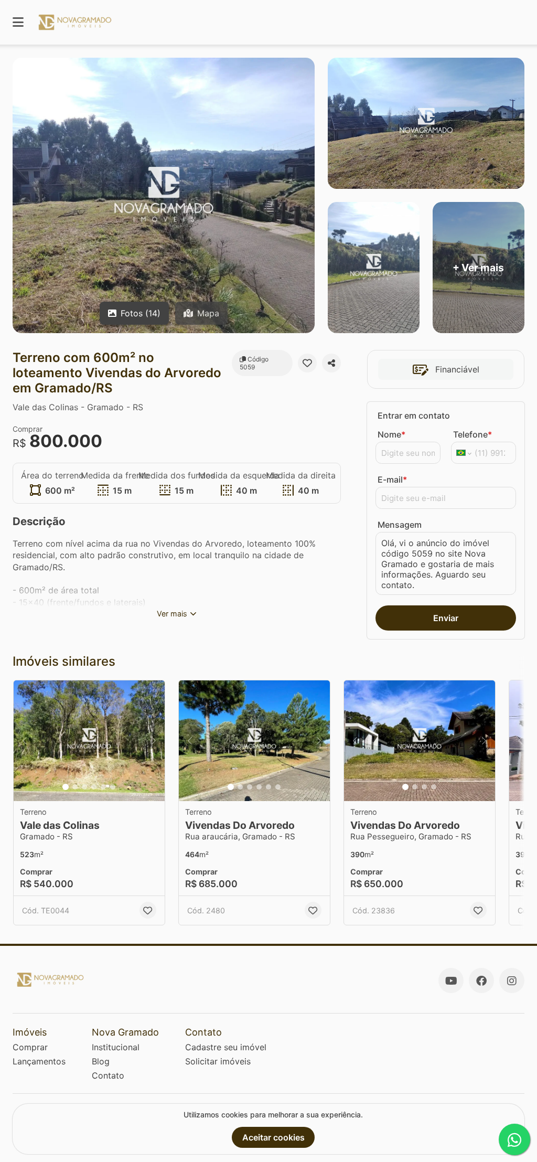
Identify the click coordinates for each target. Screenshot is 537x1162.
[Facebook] (481, 980)
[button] (89, 740)
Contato (108, 1075)
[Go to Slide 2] (75, 787)
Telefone (472, 434)
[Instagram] (511, 980)
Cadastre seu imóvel (225, 1047)
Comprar (30, 1047)
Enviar (445, 618)
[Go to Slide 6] (112, 787)
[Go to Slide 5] (103, 787)
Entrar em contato (414, 415)
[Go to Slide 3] (84, 787)
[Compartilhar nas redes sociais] (331, 363)
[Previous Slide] (25, 740)
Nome (391, 434)
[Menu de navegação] (18, 22)
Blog (101, 1061)
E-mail (392, 479)
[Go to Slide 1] (65, 787)
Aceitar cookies (273, 1137)
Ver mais (172, 613)
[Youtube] (451, 980)
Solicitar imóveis (218, 1061)
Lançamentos (39, 1061)
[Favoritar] (307, 363)
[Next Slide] (154, 740)
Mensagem (400, 524)
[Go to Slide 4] (93, 787)
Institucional (115, 1047)
